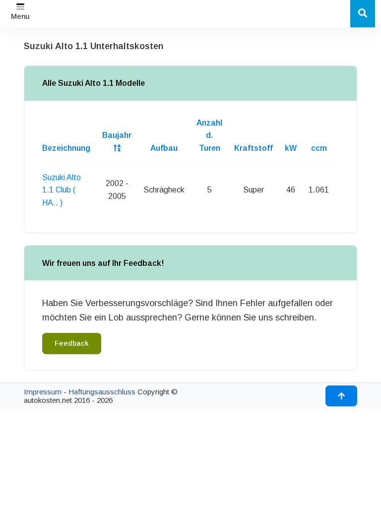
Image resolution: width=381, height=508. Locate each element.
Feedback (72, 343)
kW (291, 148)
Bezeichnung (66, 148)
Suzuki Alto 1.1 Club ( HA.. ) (61, 190)
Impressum (43, 391)
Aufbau (164, 148)
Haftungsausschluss (101, 391)
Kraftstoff (253, 148)
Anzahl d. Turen (209, 135)
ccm (319, 148)
